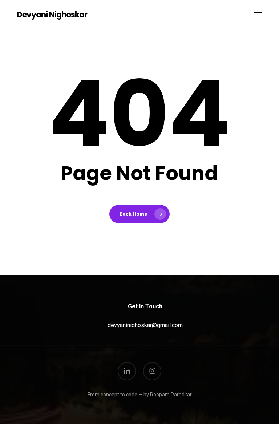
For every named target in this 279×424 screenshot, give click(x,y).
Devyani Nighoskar (52, 15)
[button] (258, 15)
